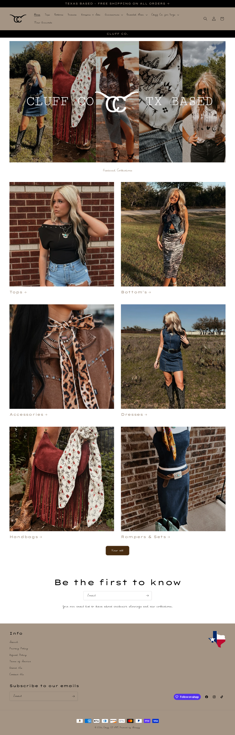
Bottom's (134, 292)
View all (118, 550)
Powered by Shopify (130, 728)
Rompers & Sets (143, 536)
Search (13, 642)
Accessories (26, 414)
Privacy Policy (18, 648)
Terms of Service (20, 661)
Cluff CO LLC (111, 728)
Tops (16, 292)
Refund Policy (18, 655)
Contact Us (16, 674)
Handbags (23, 536)
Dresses (132, 414)
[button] (114, 15)
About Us (15, 668)
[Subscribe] (147, 595)
